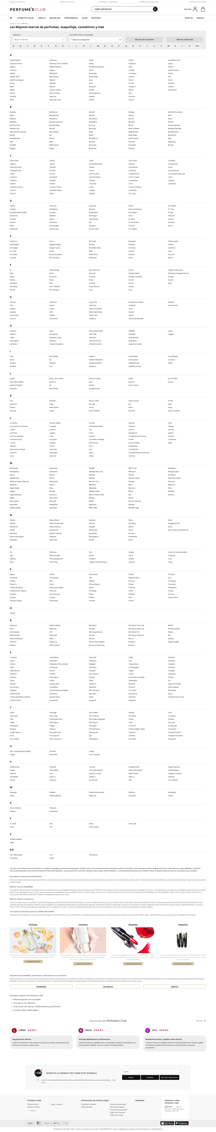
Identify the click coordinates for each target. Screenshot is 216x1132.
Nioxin (131, 527)
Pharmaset (54, 600)
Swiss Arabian (173, 687)
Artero (131, 80)
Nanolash (13, 533)
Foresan (92, 283)
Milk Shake (93, 508)
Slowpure (92, 700)
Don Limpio (133, 212)
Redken (13, 645)
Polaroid (132, 587)
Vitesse (131, 777)
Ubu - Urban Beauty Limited (20, 751)
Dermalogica (54, 225)
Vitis (130, 780)
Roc (169, 635)
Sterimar (171, 657)
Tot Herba (132, 739)
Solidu (131, 674)
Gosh (131, 309)
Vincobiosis (93, 780)
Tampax (13, 729)
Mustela (171, 491)
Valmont (13, 773)
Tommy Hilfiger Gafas (137, 729)
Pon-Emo (171, 574)
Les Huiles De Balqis (96, 439)
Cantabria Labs (15, 170)
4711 (51, 855)
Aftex (12, 86)
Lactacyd (53, 426)
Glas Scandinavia (95, 312)
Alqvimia (53, 83)
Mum (170, 488)
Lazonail (53, 456)
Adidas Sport (15, 76)
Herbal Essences (95, 344)
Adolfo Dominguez (17, 80)
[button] (37, 1110)
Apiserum (92, 86)
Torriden (132, 735)
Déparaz (53, 216)
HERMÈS (132, 331)
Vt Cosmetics (173, 780)
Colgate (92, 190)
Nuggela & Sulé (174, 523)
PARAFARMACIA (71, 18)
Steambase (133, 694)
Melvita (91, 478)
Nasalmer (13, 540)
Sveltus (171, 677)
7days (52, 858)
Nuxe (170, 527)
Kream (170, 401)
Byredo (171, 145)
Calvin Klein (14, 160)
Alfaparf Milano (55, 67)
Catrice (52, 164)
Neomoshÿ (93, 530)
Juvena (170, 382)
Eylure (170, 258)
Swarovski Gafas (174, 684)
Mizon (131, 491)
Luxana (171, 436)
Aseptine (132, 86)
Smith (131, 657)
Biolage (131, 112)
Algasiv (52, 70)
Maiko (12, 498)
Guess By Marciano (136, 318)
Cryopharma (173, 164)
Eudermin (171, 248)
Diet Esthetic (93, 219)
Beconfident (54, 132)
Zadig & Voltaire (16, 839)
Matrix (52, 485)
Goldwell (132, 305)
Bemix (52, 148)
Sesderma (53, 694)
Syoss (170, 694)
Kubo (170, 404)
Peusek (52, 597)
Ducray (171, 219)
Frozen (131, 283)
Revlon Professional (96, 645)
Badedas (13, 122)
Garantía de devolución (149, 2)
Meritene (92, 485)
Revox (131, 638)
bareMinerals (15, 138)
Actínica (13, 67)
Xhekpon (53, 808)
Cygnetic (171, 180)
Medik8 (91, 468)
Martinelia (53, 471)
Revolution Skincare (136, 635)
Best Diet (92, 128)
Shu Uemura (93, 674)
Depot (52, 219)
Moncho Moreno (135, 501)
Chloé (91, 160)
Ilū (50, 360)
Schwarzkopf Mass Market (20, 697)
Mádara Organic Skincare (19, 481)
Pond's (131, 600)
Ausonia (132, 96)
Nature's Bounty (56, 533)
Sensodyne (54, 677)
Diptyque (92, 225)
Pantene (13, 594)
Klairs (131, 407)
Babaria (13, 112)
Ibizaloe (13, 363)
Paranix (13, 597)
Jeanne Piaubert (16, 385)
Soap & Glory (134, 664)
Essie (131, 258)
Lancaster (53, 439)
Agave (12, 90)
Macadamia (14, 471)
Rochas (171, 638)
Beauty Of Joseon (56, 122)
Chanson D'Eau (55, 187)
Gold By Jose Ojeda (136, 302)
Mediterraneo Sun (96, 471)
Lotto (170, 423)
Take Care (14, 716)
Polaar (131, 584)
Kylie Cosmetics (174, 411)
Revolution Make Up (136, 629)
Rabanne (13, 625)
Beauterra (53, 118)
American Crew (55, 100)
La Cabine (13, 423)
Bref (169, 115)
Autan (170, 63)
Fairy (12, 273)
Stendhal (132, 700)
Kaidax (12, 407)
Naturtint (53, 536)
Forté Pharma (94, 286)
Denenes (53, 206)
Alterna (52, 86)
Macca (12, 475)
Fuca (130, 290)
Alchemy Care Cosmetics (59, 63)
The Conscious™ (56, 739)
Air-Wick (13, 96)
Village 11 (92, 777)
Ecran (52, 241)
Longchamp (133, 446)
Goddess (92, 318)
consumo (144, 39)
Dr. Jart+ (131, 225)
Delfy (12, 225)
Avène (170, 73)
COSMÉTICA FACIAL (25, 18)
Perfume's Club (15, 23)
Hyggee (171, 334)
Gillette (52, 315)
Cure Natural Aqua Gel (176, 174)
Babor (12, 115)
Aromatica (132, 73)
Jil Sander (13, 388)
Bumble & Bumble (175, 128)
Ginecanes (54, 318)
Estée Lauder (173, 241)
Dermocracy (54, 229)
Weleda (52, 792)
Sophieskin (133, 680)
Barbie (12, 135)
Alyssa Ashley (55, 93)
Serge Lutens (55, 684)
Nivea (131, 530)
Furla (170, 283)
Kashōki (53, 401)
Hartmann (14, 344)
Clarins (91, 170)
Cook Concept (134, 177)
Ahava (12, 93)
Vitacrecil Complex (135, 770)
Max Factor (54, 498)
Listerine (132, 426)
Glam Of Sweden (95, 309)
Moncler (132, 504)
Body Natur (133, 135)
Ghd (51, 312)
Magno (12, 491)
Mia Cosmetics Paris (96, 494)
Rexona (131, 645)
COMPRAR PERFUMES (33, 961)
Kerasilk (92, 404)
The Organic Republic (97, 719)
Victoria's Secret (95, 773)
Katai (51, 404)
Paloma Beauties (16, 587)
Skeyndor (92, 687)
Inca (51, 366)
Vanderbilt (14, 777)
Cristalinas (133, 190)
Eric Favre (132, 248)
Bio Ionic (92, 142)
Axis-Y (170, 80)
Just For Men (172, 378)
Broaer (170, 122)
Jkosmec (53, 382)
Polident (132, 594)
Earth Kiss (13, 241)
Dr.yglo (170, 212)
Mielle (91, 501)
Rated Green (15, 635)
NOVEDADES (41, 986)
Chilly (52, 193)
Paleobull (13, 578)
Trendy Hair (172, 726)
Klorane (132, 411)
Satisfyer (13, 690)
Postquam (172, 581)
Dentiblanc (54, 209)
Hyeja (170, 331)
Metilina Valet (94, 491)
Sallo (12, 667)
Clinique (92, 180)
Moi (130, 494)
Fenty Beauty (54, 270)
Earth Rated (14, 244)
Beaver (52, 128)
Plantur (131, 574)
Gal (11, 305)
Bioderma (92, 148)
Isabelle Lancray (135, 366)
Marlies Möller (15, 508)
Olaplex (13, 559)
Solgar (131, 670)
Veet (51, 773)
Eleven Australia (56, 254)
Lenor (91, 433)
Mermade (92, 488)
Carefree (13, 177)
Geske (52, 309)
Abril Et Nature (15, 60)
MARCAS (200, 18)
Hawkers (53, 341)
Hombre (149, 1077)
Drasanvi (171, 216)
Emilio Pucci (93, 254)
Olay (11, 562)
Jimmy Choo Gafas (56, 378)
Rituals (170, 632)
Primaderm (172, 587)
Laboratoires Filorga (17, 449)
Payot (52, 584)
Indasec (92, 356)
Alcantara (53, 60)
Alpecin (52, 80)
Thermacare (93, 732)
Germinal (53, 302)
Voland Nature (173, 770)
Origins (131, 552)
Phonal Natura (94, 584)
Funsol (170, 280)
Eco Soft (13, 251)
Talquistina (14, 726)
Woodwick (172, 792)
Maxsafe (53, 501)
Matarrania (54, 481)
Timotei (131, 712)
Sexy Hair (92, 657)
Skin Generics (94, 690)
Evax (170, 251)
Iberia (12, 360)
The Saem (93, 726)
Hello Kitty (92, 334)
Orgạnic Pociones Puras (98, 562)
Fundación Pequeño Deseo (178, 273)
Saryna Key (14, 687)
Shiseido (92, 670)
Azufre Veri (172, 90)
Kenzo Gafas (94, 401)
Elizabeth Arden (95, 248)
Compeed (132, 170)
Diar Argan (93, 216)
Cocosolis (92, 183)
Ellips (91, 251)
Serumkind (54, 687)
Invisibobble (133, 356)
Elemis (52, 251)
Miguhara (92, 504)
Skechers (92, 684)
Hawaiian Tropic (56, 337)
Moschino (172, 475)
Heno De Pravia (95, 341)
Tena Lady (53, 716)
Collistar (92, 193)
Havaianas (54, 334)
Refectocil (53, 635)
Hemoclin (92, 337)
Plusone (132, 581)
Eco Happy (14, 248)
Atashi (131, 90)
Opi (90, 552)
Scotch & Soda (15, 700)
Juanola (131, 382)
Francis (131, 270)
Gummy (171, 302)
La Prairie (13, 433)
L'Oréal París (133, 449)
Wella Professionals (96, 792)
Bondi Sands (133, 138)
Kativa (52, 411)
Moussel (171, 481)
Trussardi (171, 739)
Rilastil (170, 625)
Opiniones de (108, 1021)
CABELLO (42, 18)
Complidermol (134, 174)
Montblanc (172, 468)
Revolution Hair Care (136, 625)
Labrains (13, 452)
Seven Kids (54, 700)
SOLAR (85, 18)
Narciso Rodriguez (17, 536)
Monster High (134, 508)
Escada (131, 251)
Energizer (132, 241)
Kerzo (91, 407)
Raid (11, 629)
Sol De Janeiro (134, 667)
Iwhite (170, 363)
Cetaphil (53, 180)
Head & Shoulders (56, 344)
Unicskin (53, 751)
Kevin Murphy (94, 411)
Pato (51, 581)
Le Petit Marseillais (96, 426)
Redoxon (53, 629)
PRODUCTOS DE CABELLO (183, 964)
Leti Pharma (93, 443)
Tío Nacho (132, 716)
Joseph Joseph (94, 388)
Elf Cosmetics (55, 258)
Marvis (52, 478)
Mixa (130, 485)
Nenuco (92, 523)
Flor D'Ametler (55, 286)
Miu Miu (131, 481)
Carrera (13, 190)
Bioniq (131, 115)
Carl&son (13, 180)
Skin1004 (92, 694)
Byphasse (172, 142)
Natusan (92, 520)
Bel (51, 135)
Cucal (170, 167)
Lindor (91, 456)
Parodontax (54, 578)
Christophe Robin (95, 164)
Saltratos (13, 674)
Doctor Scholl (94, 229)
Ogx (11, 555)
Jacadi (12, 378)
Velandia (53, 780)
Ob (11, 552)
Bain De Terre (15, 125)
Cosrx (131, 183)
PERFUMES (96, 18)
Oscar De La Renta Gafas (177, 552)
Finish (52, 273)
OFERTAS (189, 18)
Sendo (52, 670)
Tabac (12, 712)
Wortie (170, 796)
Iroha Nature (133, 360)
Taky (12, 719)
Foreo (91, 280)
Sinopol (92, 677)
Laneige (53, 443)
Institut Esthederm (96, 360)
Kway (170, 407)
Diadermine (93, 212)
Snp (130, 661)
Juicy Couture (133, 385)
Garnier (13, 318)
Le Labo (92, 423)
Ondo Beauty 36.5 (56, 559)
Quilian (12, 613)
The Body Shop (55, 732)
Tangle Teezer (15, 732)
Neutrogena (93, 536)
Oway (170, 562)
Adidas (12, 73)
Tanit (12, 735)
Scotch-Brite (54, 657)
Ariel (130, 67)
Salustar (13, 677)
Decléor (13, 222)
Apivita (91, 90)
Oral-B (91, 555)
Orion (131, 555)
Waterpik (13, 792)
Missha (131, 475)
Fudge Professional (175, 270)
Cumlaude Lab (173, 170)
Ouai (170, 559)
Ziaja (12, 842)
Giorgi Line (93, 302)
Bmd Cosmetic (134, 128)
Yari (51, 827)
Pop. (170, 578)
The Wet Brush (94, 729)
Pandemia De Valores (18, 591)
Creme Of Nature (135, 187)
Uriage (91, 751)
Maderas (13, 485)
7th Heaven (93, 855)
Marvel (52, 475)
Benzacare (93, 118)
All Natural (53, 73)
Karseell (13, 411)
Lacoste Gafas (55, 423)
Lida (90, 449)
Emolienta (92, 258)
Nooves (131, 533)
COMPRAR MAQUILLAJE (133, 964)
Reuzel (91, 635)
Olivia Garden (55, 555)
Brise (170, 118)
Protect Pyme (173, 597)
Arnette (131, 70)
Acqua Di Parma (16, 63)
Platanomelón (134, 578)
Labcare (13, 446)
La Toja (12, 443)
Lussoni (171, 429)
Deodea (53, 212)
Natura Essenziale (56, 523)
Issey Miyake (173, 356)
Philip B (91, 581)
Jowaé (131, 378)
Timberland (93, 739)
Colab (91, 187)
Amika (91, 60)
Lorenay (132, 456)
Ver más (199, 1021)
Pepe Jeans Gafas (56, 587)
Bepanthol (93, 122)
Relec (52, 638)
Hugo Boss (133, 341)
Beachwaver (54, 115)
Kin (130, 404)
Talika (12, 722)
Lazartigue (54, 452)
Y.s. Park (13, 823)
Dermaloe (53, 222)
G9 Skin (13, 302)
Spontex (132, 684)
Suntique (171, 670)
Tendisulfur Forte (56, 719)
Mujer (131, 1077)
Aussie (131, 100)
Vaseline (53, 767)
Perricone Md (55, 594)
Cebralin (53, 167)
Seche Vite (54, 667)
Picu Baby (92, 591)
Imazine (53, 363)
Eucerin (171, 244)
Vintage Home (134, 767)
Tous (170, 712)
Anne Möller (93, 76)
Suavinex (171, 664)
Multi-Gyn (171, 485)
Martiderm (53, 468)
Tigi (90, 735)
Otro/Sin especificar (169, 1077)
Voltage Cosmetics (175, 773)
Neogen (92, 527)
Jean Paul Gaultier (17, 382)
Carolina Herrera (16, 187)
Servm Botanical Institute (59, 690)
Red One (13, 642)
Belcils (52, 138)
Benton (91, 115)
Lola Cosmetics (134, 443)
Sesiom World (55, 697)
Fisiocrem (53, 276)
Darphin (13, 209)
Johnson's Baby (95, 378)
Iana (11, 356)
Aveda (170, 67)
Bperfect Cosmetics (175, 112)
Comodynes (133, 167)
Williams (132, 792)
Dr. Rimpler (172, 206)
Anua (91, 83)
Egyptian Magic (55, 244)
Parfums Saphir (16, 600)
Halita (12, 337)
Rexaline (132, 642)
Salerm (12, 664)
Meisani (92, 475)
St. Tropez (132, 690)
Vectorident (54, 770)
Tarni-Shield (14, 739)
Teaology (53, 712)
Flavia (52, 280)
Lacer (12, 456)
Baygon (13, 148)
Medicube (53, 508)
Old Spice (53, 552)
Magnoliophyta (15, 494)
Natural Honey (55, 527)
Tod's (131, 722)
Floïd (51, 283)
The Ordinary (94, 716)
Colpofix (132, 164)
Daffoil (12, 206)
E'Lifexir (92, 244)
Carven (52, 160)
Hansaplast (14, 341)
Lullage (171, 426)
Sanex (12, 680)
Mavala (52, 491)
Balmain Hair (15, 128)
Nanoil (12, 530)
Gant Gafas (14, 315)
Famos (12, 276)
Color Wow (133, 160)
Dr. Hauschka (134, 222)
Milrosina (132, 471)
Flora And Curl (94, 270)
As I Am (131, 83)
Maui (51, 488)
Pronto (170, 591)
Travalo (171, 719)
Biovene (132, 122)
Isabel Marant (134, 363)
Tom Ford (132, 726)
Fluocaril (92, 273)
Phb (90, 578)
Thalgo (52, 726)
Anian (91, 70)
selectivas (185, 39)
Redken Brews (55, 625)
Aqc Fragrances (95, 93)
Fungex (171, 276)
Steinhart (132, 697)
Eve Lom (171, 254)
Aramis (91, 100)
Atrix (130, 93)
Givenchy (92, 305)
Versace (92, 767)
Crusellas (171, 160)
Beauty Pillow (55, 125)
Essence (132, 254)
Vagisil (12, 770)
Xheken (13, 811)
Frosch (131, 280)
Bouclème (132, 145)
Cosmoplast (133, 180)
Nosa (131, 540)
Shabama (92, 661)
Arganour (132, 63)
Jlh (50, 385)
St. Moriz (132, 687)
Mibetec (92, 498)
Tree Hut (171, 722)
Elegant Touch (55, 248)
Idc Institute (54, 356)
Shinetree (92, 667)
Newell (91, 540)
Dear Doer (14, 216)
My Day (171, 494)
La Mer (12, 429)
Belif (51, 142)
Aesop (12, 83)
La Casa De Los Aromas (19, 426)
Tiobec (131, 719)
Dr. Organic (133, 229)
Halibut (12, 334)
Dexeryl (92, 209)
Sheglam (92, 664)
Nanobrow (14, 527)
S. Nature (13, 657)
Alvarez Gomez (55, 90)
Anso (91, 80)
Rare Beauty (14, 632)
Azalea (170, 86)
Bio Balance (93, 138)
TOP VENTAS (108, 986)
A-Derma (13, 70)
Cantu (12, 174)
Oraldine (92, 559)
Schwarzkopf (15, 694)
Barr (11, 142)
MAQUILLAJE (55, 18)
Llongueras (133, 433)
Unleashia (53, 754)
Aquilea (92, 96)
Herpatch (132, 334)
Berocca (92, 125)
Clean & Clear (94, 174)
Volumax (171, 777)
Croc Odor (132, 193)
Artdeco (131, 76)
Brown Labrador (174, 125)
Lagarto (52, 433)
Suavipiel (171, 667)
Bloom (131, 125)
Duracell (171, 222)
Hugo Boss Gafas (135, 344)
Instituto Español (95, 363)
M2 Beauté (14, 468)
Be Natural (54, 112)
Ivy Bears (171, 360)
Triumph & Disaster (175, 735)
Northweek (133, 536)
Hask (51, 331)
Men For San (93, 481)
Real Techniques (16, 638)
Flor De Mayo (54, 290)
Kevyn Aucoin (134, 401)
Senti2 (52, 680)
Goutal (131, 312)
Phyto (91, 587)
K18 (11, 401)
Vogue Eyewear (174, 767)
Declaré (13, 219)
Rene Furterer (55, 645)
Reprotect (92, 625)
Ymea (91, 823)
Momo (131, 498)
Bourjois (132, 148)
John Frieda (54, 388)
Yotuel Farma (94, 827)
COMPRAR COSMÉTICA (83, 964)
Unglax (12, 754)
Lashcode (53, 449)
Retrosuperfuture (95, 632)
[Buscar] (155, 9)
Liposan (132, 423)
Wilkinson (92, 796)
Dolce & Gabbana (135, 209)
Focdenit (92, 276)
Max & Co (53, 494)
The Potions (93, 722)
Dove (131, 216)
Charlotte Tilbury (56, 190)
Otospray (171, 555)
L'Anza (52, 446)
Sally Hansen (15, 670)
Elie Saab (92, 241)
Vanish (12, 780)
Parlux (52, 574)
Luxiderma (172, 439)
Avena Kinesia (173, 70)
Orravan (132, 562)
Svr (169, 680)
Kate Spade (54, 407)
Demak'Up (14, 229)
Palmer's (13, 584)
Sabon (12, 661)
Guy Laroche (173, 305)
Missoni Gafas (134, 478)
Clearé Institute (94, 177)
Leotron (92, 436)
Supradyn (172, 674)
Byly (169, 138)
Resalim (92, 629)
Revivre (92, 638)
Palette (12, 581)
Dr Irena (132, 219)
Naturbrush (54, 530)
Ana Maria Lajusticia (96, 67)
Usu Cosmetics (94, 754)
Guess (131, 315)
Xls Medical (54, 811)
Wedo (12, 796)
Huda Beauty (133, 337)
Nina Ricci (132, 523)
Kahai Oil (13, 404)
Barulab (13, 145)
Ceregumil (53, 177)
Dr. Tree (171, 209)
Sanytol (13, 684)
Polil (130, 597)
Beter (91, 132)
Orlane (131, 559)
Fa (11, 270)
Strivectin (171, 661)
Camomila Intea (16, 167)
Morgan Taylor (173, 471)
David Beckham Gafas (18, 212)
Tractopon (172, 716)
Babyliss (13, 118)
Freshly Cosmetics (135, 276)
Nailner (12, 520)
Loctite (131, 439)
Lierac (91, 452)
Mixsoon (132, 488)
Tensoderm (54, 722)
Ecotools (13, 258)
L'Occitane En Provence (137, 436)
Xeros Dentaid (15, 808)
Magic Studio (15, 488)
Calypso (13, 164)
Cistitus (91, 167)
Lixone (131, 429)
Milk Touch (133, 468)
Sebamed (53, 661)
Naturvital (53, 540)
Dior (90, 222)
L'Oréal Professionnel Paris (139, 452)
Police (131, 591)
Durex (170, 225)
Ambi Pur (53, 96)
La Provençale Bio (16, 436)
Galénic (13, 309)
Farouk (12, 290)
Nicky (131, 520)
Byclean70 (172, 135)
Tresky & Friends (174, 732)
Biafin (91, 135)
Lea (90, 429)
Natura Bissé (54, 520)
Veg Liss (53, 777)
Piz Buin (92, 600)
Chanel (52, 183)
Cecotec (53, 170)
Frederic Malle (134, 273)
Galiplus (13, 312)
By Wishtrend (173, 132)
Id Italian (13, 366)
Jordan (91, 385)
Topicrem (132, 732)
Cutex (170, 177)
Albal (12, 100)
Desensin (92, 206)
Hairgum (13, 331)
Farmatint (13, 283)
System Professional (176, 697)
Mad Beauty (14, 478)
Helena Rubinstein (96, 331)
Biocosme (92, 145)
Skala (91, 680)
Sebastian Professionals (59, 664)
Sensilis (52, 674)
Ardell (131, 60)
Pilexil (91, 594)
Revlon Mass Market (96, 642)
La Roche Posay (16, 439)
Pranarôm (172, 584)
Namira (12, 523)
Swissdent (172, 690)
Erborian (132, 244)
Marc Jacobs (14, 501)
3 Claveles (14, 858)
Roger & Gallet (173, 642)
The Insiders (93, 712)
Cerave (52, 174)
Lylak (170, 443)
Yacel (12, 827)
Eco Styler (13, 254)
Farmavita (13, 286)
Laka (51, 436)
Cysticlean (172, 183)
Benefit (91, 112)
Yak (51, 823)
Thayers (53, 729)
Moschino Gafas (174, 478)
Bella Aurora (54, 145)
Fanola (12, 280)
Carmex (13, 183)
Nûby (170, 520)
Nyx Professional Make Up (178, 530)
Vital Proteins (134, 773)
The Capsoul (54, 735)
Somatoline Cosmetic (136, 677)
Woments (132, 796)
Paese (12, 574)
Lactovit (52, 429)
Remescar (53, 642)
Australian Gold (174, 60)
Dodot (131, 206)
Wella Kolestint (55, 796)
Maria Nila (14, 504)
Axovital (171, 83)
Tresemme (172, 729)
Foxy (90, 290)
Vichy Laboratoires (96, 770)
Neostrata (93, 533)
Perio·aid (53, 591)
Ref (51, 632)
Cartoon (13, 193)
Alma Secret (54, 76)
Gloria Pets (93, 315)
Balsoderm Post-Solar (18, 132)
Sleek (91, 697)
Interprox (92, 366)
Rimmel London (174, 629)
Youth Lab (132, 823)
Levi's (91, 446)
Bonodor (132, 142)
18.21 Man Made (16, 855)
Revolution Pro (134, 632)
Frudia (131, 286)
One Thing (53, 562)
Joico (90, 382)
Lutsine (171, 433)
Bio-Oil (131, 118)
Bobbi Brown (133, 132)
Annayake (93, 73)
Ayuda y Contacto (17, 2)
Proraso (171, 594)
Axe (169, 76)
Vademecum (14, 767)
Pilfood (91, 597)
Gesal (52, 305)
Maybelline (54, 504)
